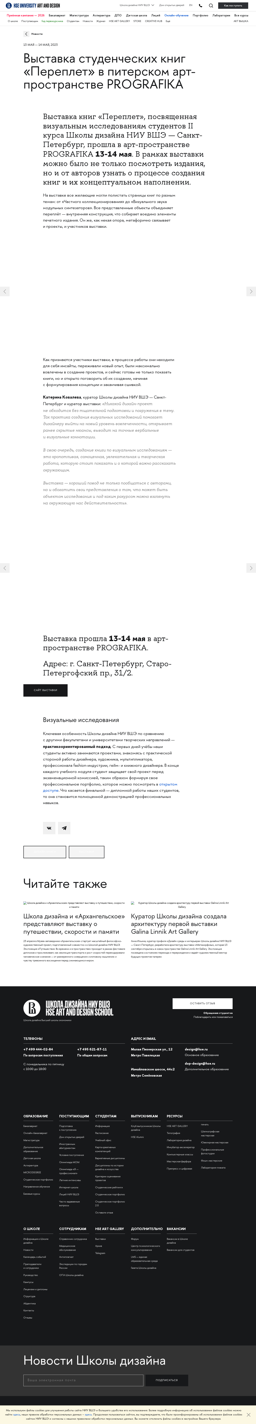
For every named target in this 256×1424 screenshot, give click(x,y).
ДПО (118, 15)
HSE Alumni (137, 1137)
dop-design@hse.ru (200, 1063)
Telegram (100, 1253)
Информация (102, 1126)
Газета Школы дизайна (143, 1268)
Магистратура (79, 15)
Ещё (168, 21)
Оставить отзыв (202, 1003)
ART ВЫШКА (241, 21)
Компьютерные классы (180, 1154)
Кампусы (28, 1282)
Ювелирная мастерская (214, 1142)
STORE (137, 21)
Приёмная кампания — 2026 (26, 15)
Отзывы (27, 1318)
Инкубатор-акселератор (181, 1147)
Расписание (102, 1133)
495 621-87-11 (92, 1049)
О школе (13, 21)
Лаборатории (221, 15)
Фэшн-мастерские (211, 1160)
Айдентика (29, 1303)
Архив (98, 1246)
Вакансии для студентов (180, 1250)
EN (190, 5)
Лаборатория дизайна (179, 1140)
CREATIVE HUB (153, 21)
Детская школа (136, 15)
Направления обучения (36, 1186)
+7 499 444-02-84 (38, 1049)
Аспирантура (101, 15)
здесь (16, 1414)
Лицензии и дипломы (35, 1289)
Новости (88, 21)
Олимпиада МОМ (69, 1162)
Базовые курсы (31, 1194)
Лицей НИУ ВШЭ (69, 1194)
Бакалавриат (57, 15)
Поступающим (29, 21)
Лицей (155, 15)
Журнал (100, 21)
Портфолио (200, 15)
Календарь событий (34, 1257)
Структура (29, 1296)
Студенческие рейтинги (109, 1187)
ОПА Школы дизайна (71, 1275)
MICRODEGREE (32, 1172)
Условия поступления (71, 1155)
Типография (173, 1133)
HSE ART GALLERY (119, 21)
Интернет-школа (68, 1187)
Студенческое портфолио (38, 1179)
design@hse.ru (196, 1049)
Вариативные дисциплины (110, 1158)
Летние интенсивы (70, 1180)
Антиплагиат (66, 1257)
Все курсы (241, 15)
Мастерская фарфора (179, 1161)
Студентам (73, 21)
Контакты (28, 1310)
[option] (128, 568)
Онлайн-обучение (176, 15)
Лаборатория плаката (213, 1167)
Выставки (100, 1239)
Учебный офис (103, 1140)
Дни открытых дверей (171, 5)
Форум (135, 1239)
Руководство (30, 1275)
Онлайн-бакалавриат (35, 1133)
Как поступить (233, 5)
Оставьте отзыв (104, 1212)
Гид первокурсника (52, 21)
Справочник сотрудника (73, 1239)
